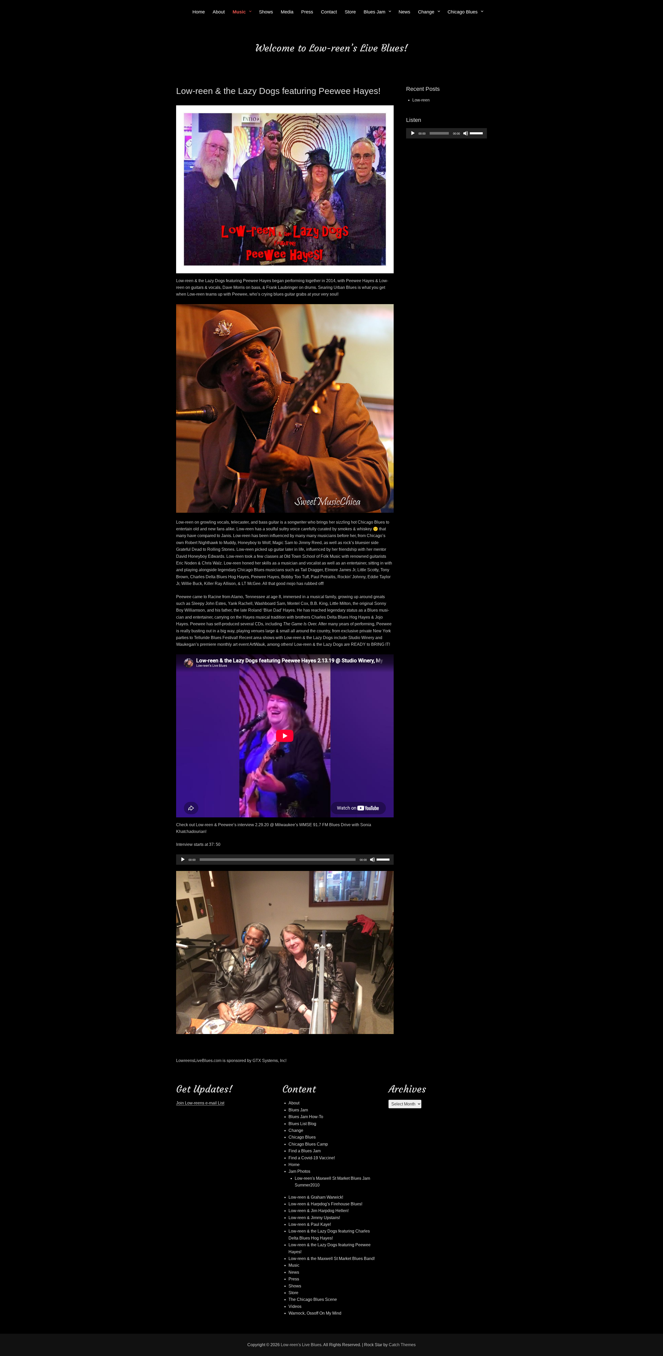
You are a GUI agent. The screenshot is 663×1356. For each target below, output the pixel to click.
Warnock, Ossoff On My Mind (315, 1313)
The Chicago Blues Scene (313, 1299)
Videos (295, 1306)
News (404, 11)
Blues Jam (374, 11)
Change (426, 11)
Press (307, 11)
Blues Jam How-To (306, 1117)
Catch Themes (402, 1345)
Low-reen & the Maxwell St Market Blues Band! (332, 1258)
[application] (285, 859)
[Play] (182, 859)
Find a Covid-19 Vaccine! (312, 1158)
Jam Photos (299, 1171)
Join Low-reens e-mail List (200, 1103)
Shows (266, 11)
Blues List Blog (302, 1124)
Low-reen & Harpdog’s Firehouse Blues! (325, 1204)
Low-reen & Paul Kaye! (310, 1224)
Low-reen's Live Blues (301, 1345)
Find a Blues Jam (305, 1151)
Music (239, 11)
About (219, 11)
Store (350, 11)
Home (198, 11)
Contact (329, 11)
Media (287, 11)
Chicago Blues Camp (308, 1144)
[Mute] (372, 859)
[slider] (384, 859)
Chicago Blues (463, 11)
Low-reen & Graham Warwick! (316, 1197)
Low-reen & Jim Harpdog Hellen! (319, 1210)
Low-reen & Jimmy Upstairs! (314, 1217)
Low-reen (421, 100)
